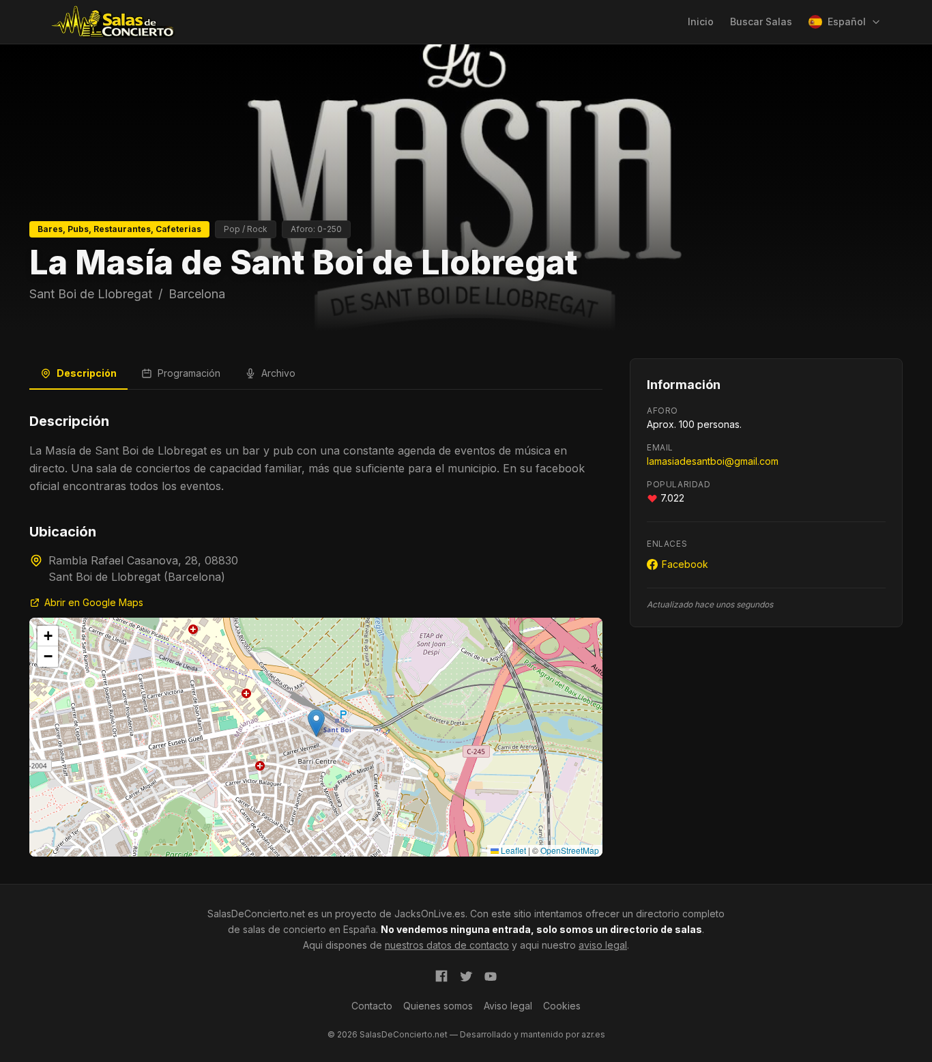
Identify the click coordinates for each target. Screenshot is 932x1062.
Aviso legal (508, 1005)
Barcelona (197, 294)
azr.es (593, 1034)
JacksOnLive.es (429, 913)
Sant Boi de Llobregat (90, 294)
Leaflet (512, 850)
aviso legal (603, 945)
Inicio (701, 21)
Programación (189, 373)
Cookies (562, 1005)
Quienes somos (438, 1005)
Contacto (371, 1005)
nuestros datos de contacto (447, 945)
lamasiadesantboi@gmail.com (712, 461)
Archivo (278, 373)
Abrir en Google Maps (93, 602)
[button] (316, 723)
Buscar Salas (761, 21)
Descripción (87, 373)
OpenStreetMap (569, 850)
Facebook (685, 564)
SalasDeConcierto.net (256, 913)
